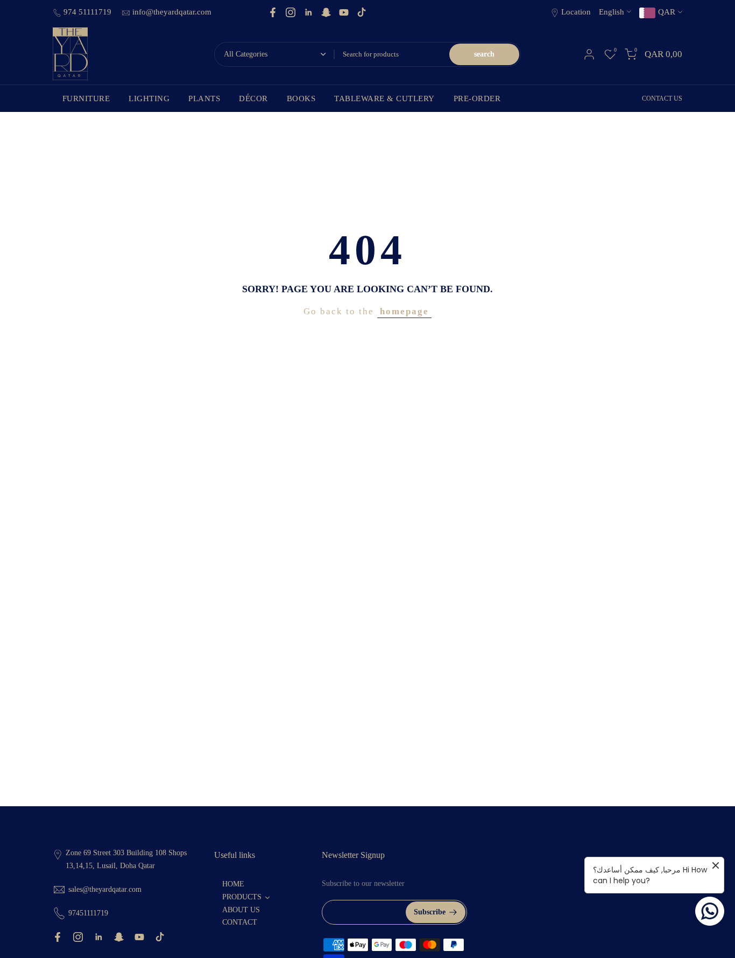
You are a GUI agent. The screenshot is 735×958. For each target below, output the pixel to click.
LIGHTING (149, 98)
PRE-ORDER (477, 98)
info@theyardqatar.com (171, 12)
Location (576, 12)
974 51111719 (88, 12)
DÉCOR (253, 98)
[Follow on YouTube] (344, 12)
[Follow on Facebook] (273, 12)
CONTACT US (662, 98)
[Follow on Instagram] (290, 12)
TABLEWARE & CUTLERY (384, 98)
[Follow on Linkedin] (308, 12)
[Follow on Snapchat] (326, 12)
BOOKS (301, 98)
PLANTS (204, 98)
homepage (404, 311)
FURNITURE (86, 98)
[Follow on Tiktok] (361, 12)
